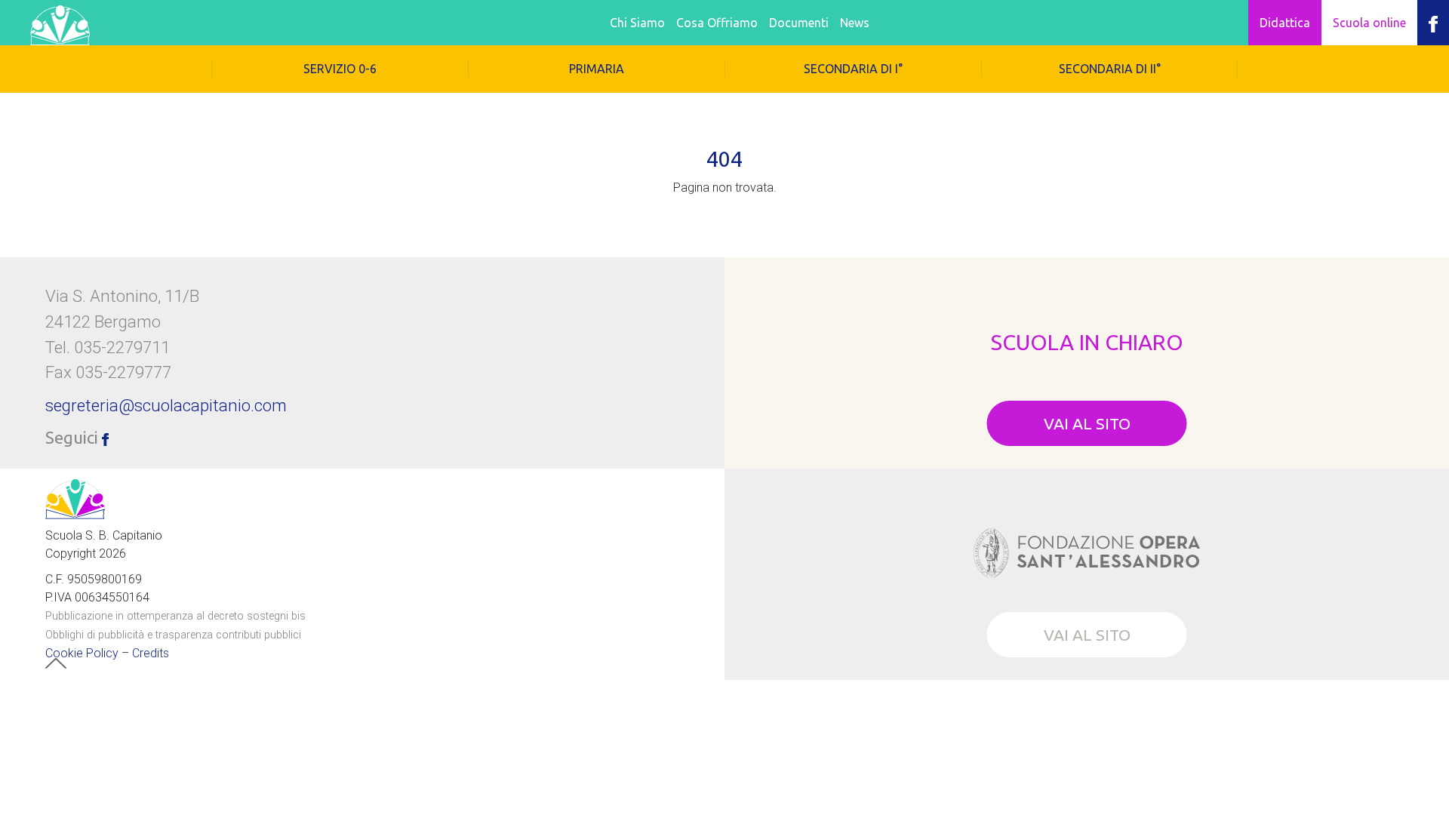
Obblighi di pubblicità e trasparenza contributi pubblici (173, 635)
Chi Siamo (637, 22)
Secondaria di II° (1110, 68)
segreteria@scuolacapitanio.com (166, 405)
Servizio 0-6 (340, 68)
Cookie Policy (81, 653)
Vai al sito (1087, 423)
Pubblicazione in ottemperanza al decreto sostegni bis (175, 616)
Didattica (1285, 22)
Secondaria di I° (853, 68)
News (854, 22)
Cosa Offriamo (717, 22)
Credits (150, 653)
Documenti (799, 22)
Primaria (596, 68)
